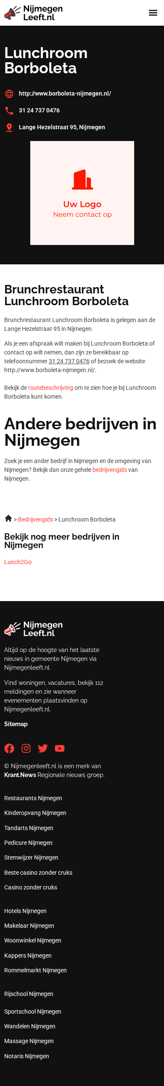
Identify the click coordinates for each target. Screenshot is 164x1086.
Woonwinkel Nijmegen (32, 940)
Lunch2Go (18, 562)
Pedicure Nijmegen (28, 842)
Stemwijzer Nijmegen (31, 857)
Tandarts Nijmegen (28, 828)
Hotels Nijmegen (25, 911)
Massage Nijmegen (29, 1041)
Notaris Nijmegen (26, 1056)
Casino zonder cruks (30, 887)
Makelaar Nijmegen (29, 925)
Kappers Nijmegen (28, 955)
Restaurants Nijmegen (33, 798)
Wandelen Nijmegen (30, 1026)
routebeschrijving (50, 387)
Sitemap (16, 724)
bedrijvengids (110, 469)
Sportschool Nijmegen (32, 1011)
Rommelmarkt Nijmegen (35, 970)
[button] (153, 13)
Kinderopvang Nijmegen (35, 812)
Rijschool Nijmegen (28, 993)
